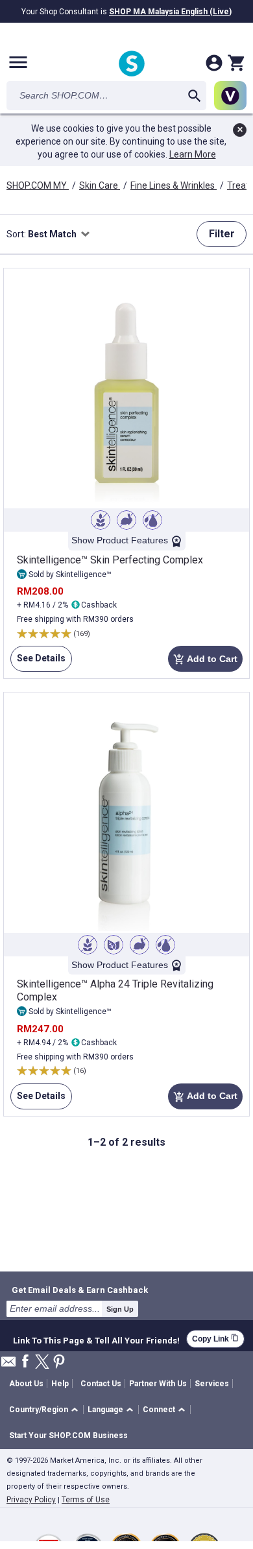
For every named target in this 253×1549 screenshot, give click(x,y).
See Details (38, 662)
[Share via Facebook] (25, 1361)
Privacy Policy (31, 1499)
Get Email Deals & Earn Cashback (80, 1289)
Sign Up (120, 1309)
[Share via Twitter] (42, 1362)
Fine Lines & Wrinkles (173, 185)
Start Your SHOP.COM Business (68, 1435)
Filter (222, 234)
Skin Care (99, 185)
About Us (26, 1383)
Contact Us (100, 1383)
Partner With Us (158, 1383)
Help (60, 1383)
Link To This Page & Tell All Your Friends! (96, 1339)
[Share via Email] (8, 1365)
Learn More (192, 154)
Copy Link (215, 1338)
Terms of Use (86, 1499)
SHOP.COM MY (37, 185)
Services (212, 1383)
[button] (46, 1410)
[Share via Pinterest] (59, 1362)
